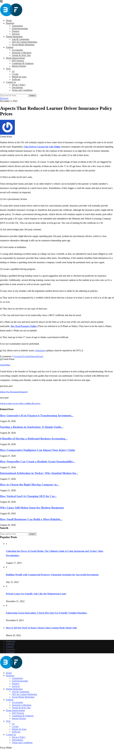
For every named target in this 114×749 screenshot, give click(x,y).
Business (10, 23)
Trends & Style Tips (21, 55)
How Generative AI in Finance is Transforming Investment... (36, 415)
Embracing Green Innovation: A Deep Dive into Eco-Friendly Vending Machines (46, 613)
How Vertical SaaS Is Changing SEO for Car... (28, 496)
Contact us (11, 82)
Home (9, 20)
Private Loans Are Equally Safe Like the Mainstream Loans (36, 593)
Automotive (17, 26)
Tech (8, 68)
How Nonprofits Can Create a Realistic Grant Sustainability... (37, 461)
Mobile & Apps (19, 76)
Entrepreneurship (20, 28)
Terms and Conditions (22, 90)
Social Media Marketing (23, 44)
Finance (15, 31)
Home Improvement (15, 58)
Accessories (17, 50)
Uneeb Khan (5, 365)
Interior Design (19, 66)
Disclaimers (17, 87)
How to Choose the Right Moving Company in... (29, 484)
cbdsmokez (40, 350)
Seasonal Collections (21, 52)
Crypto (15, 74)
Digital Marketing (14, 36)
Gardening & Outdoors (23, 63)
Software (16, 79)
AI (13, 71)
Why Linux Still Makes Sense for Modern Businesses (32, 507)
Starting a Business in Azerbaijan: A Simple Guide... (31, 427)
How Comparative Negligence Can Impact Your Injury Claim (37, 450)
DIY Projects (18, 60)
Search (32, 95)
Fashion (9, 47)
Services (16, 34)
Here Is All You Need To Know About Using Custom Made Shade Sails (41, 627)
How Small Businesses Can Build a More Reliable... (31, 519)
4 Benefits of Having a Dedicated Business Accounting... (33, 438)
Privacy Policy (19, 85)
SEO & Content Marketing (24, 42)
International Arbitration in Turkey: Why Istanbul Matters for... (39, 473)
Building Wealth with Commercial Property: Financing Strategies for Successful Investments (52, 574)
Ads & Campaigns (20, 39)
